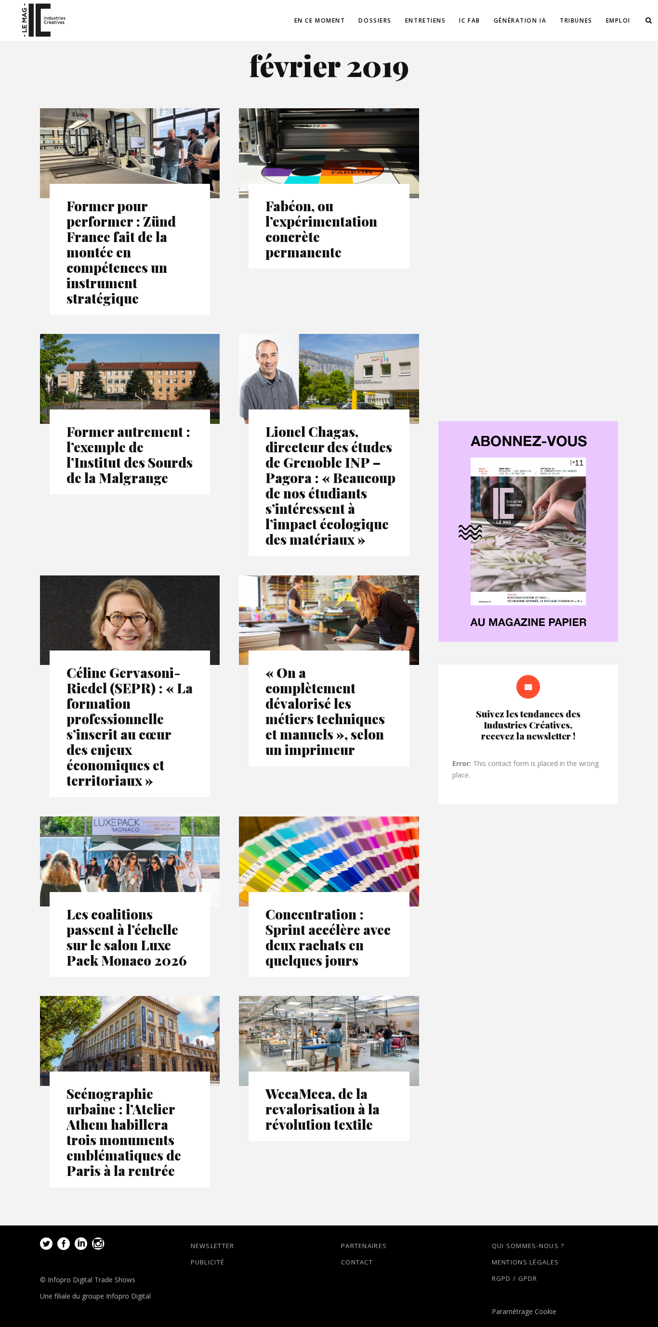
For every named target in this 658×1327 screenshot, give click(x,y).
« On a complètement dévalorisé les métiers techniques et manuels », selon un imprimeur (325, 711)
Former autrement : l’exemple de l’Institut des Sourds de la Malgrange (129, 454)
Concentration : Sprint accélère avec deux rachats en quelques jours (328, 937)
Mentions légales (525, 1262)
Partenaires (364, 1245)
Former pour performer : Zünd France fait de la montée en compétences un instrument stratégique (121, 252)
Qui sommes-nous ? (528, 1245)
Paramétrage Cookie (524, 1311)
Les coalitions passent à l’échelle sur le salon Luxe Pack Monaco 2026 (126, 937)
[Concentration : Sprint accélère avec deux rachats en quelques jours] (329, 861)
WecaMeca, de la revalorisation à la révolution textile (322, 1109)
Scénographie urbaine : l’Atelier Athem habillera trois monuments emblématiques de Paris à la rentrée (123, 1132)
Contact (357, 1262)
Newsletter (213, 1245)
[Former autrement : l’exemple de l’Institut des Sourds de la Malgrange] (130, 379)
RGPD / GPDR (515, 1278)
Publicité (208, 1262)
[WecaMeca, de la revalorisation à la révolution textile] (329, 1041)
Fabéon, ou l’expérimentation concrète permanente (321, 229)
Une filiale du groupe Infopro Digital (95, 1296)
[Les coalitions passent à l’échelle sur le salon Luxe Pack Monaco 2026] (130, 861)
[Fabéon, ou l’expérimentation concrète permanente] (329, 153)
